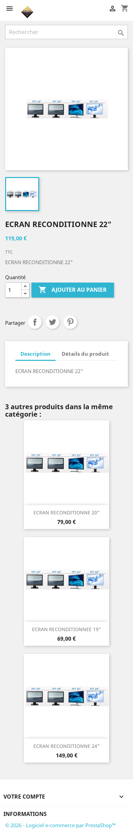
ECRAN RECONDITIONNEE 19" (66, 629)
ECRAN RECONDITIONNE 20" (66, 512)
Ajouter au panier (73, 290)
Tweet (52, 322)
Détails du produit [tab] (85, 353)
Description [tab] (35, 353)
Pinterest (70, 322)
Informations (25, 814)
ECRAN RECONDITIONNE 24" (66, 746)
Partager (35, 322)
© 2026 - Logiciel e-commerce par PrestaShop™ (60, 825)
